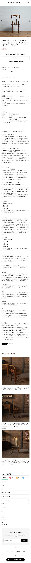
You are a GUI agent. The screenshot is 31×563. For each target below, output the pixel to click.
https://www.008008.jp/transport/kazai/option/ (13, 184)
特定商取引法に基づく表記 (20, 551)
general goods (6, 500)
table (3, 485)
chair (3, 489)
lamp (3, 511)
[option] (15, 21)
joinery (3, 507)
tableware (4, 503)
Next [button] (29, 21)
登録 (24, 540)
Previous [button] (1, 21)
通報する (11, 343)
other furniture (6, 496)
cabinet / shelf (6, 492)
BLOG (3, 522)
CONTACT (4, 524)
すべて (4, 477)
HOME (3, 517)
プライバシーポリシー (10, 551)
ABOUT (3, 519)
